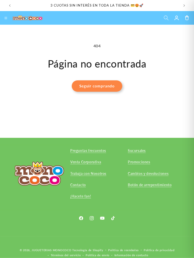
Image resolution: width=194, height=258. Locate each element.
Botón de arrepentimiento (150, 185)
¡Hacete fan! (80, 196)
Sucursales (137, 150)
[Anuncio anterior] (9, 5)
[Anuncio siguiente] (184, 5)
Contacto (78, 185)
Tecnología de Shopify (87, 250)
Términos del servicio (66, 255)
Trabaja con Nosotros (88, 173)
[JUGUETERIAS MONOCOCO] (28, 18)
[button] (166, 18)
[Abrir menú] (6, 18)
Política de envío (97, 255)
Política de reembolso (123, 250)
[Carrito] (186, 18)
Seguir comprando (97, 86)
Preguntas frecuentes (88, 150)
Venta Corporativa (85, 162)
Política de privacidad (159, 250)
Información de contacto (131, 255)
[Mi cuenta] (176, 18)
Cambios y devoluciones (148, 173)
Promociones (139, 162)
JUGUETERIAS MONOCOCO (51, 250)
